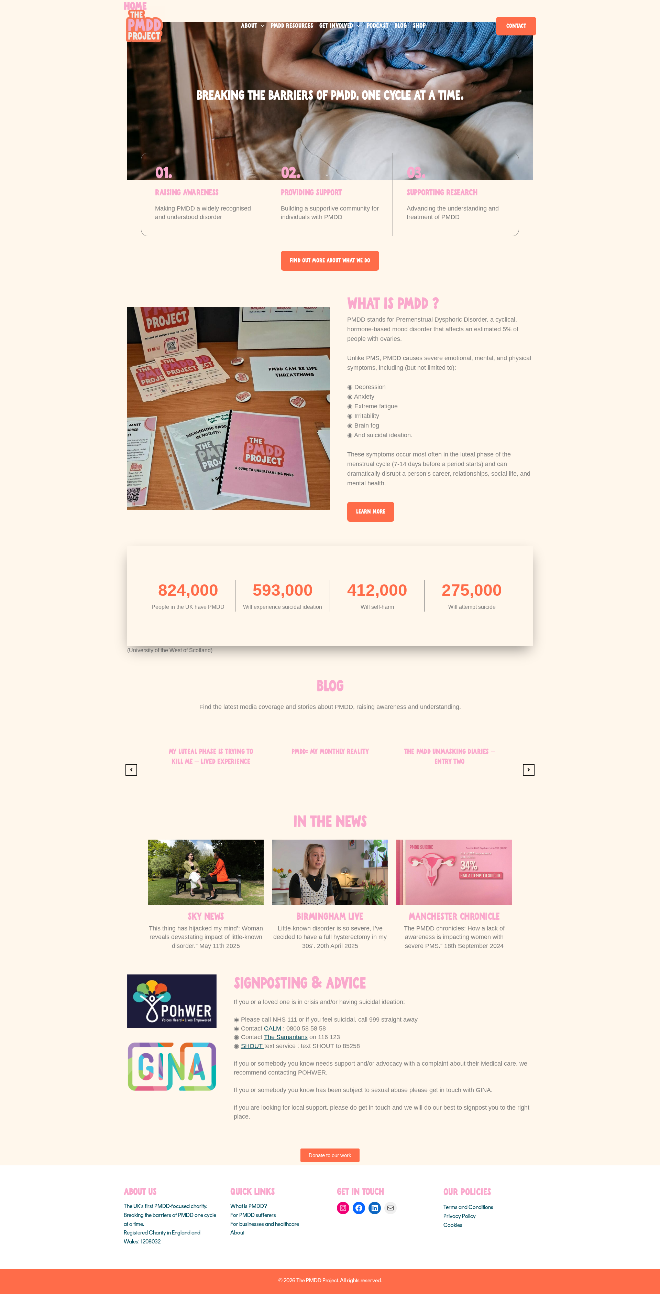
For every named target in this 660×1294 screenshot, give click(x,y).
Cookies (452, 1225)
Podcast (377, 26)
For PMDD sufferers (253, 1215)
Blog (401, 26)
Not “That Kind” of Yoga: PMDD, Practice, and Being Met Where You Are (449, 761)
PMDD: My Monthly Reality (211, 752)
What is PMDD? (248, 1206)
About (249, 26)
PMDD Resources (292, 26)
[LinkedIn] (374, 1208)
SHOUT (252, 1046)
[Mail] (390, 1208)
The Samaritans (286, 1037)
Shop (419, 26)
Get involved (336, 26)
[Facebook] (359, 1208)
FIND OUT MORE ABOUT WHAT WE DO (330, 261)
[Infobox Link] (206, 895)
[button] (261, 26)
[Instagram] (343, 1208)
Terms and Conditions (468, 1207)
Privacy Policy (459, 1216)
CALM (272, 1028)
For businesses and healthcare (264, 1224)
